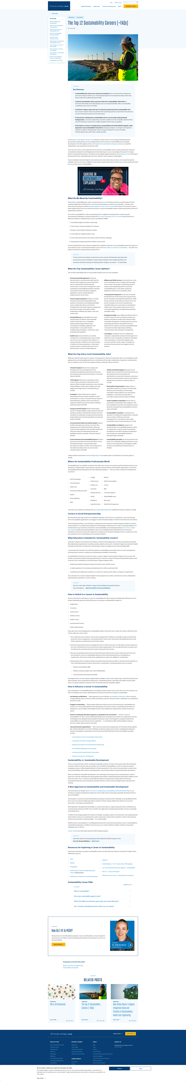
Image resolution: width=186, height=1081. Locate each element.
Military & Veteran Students (78, 1054)
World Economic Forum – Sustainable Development (118, 875)
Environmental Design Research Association (85, 752)
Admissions (96, 6)
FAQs (94, 1047)
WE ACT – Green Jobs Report (111, 871)
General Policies (97, 1051)
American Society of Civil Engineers (83, 756)
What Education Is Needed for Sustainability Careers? (57, 41)
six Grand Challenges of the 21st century (110, 216)
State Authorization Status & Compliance (103, 1054)
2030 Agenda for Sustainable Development (105, 144)
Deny (140, 1068)
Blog (111, 2)
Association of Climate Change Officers (84, 741)
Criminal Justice (54, 1049)
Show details (40, 1078)
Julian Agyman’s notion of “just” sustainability (104, 206)
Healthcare (52, 1056)
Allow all (119, 1068)
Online (73, 1064)
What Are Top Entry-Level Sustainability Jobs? (56, 30)
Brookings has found (125, 154)
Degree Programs (86, 6)
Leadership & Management (56, 1060)
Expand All (127, 884)
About (119, 6)
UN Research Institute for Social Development (84, 876)
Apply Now (130, 1033)
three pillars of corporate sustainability (115, 247)
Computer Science (54, 1047)
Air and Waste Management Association (84, 748)
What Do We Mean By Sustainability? (55, 22)
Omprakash (73, 867)
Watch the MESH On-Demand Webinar (98, 588)
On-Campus (74, 1061)
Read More (53, 1019)
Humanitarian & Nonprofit (56, 1058)
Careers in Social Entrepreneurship (54, 37)
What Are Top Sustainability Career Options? (56, 26)
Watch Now (95, 841)
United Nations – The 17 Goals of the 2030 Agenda (117, 864)
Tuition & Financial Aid (109, 6)
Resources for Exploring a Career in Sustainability (56, 57)
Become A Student (77, 1042)
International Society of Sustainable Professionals (87, 737)
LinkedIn (98, 510)
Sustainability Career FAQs (56, 60)
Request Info (131, 6)
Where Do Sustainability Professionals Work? (55, 34)
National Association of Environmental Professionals (88, 745)
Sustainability (80, 17)
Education (52, 1051)
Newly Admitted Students (99, 1063)
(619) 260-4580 (118, 1047)
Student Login (118, 2)
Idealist (72, 863)
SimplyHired (107, 510)
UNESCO (81, 779)
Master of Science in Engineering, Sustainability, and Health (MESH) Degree (108, 791)
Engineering (71, 17)
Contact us (71, 831)
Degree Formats (76, 1058)
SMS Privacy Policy (97, 1060)
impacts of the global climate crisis (82, 140)
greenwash (105, 202)
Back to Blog (55, 13)
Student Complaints (98, 1056)
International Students (77, 1051)
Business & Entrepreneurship (57, 1045)
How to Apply (117, 1033)
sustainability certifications (117, 696)
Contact (95, 1049)
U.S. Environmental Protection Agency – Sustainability (118, 868)
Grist (71, 859)
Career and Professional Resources (101, 1058)
